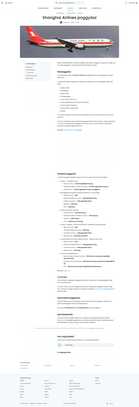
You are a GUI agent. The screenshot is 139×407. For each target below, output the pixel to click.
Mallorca (47, 397)
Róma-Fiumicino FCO (50, 383)
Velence (71, 391)
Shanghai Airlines (43, 8)
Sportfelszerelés (29, 78)
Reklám (45, 403)
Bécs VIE (47, 380)
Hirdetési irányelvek (94, 328)
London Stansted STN (25, 383)
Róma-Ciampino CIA (74, 386)
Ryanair (71, 380)
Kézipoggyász (29, 67)
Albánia (47, 394)
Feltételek (32, 403)
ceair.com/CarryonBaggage (73, 130)
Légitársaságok (60, 13)
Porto (70, 397)
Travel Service (48, 389)
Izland (21, 394)
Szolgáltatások (96, 8)
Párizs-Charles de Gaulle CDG (76, 389)
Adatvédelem (38, 403)
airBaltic (22, 380)
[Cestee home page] (8, 3)
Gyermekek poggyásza (31, 75)
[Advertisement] (37, 94)
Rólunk (97, 380)
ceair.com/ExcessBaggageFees (105, 289)
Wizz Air (22, 389)
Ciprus (21, 397)
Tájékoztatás (82, 8)
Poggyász (70, 8)
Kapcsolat (97, 383)
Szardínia (47, 386)
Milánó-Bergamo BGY (74, 383)
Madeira (22, 391)
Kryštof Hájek (66, 22)
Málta (46, 391)
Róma (70, 394)
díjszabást (60, 320)
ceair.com (67, 271)
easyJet (22, 386)
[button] (2, 3)
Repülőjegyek (58, 8)
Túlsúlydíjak (30, 72)
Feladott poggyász (30, 70)
